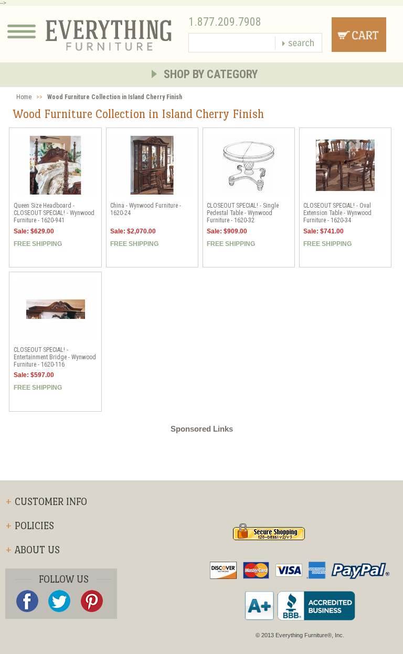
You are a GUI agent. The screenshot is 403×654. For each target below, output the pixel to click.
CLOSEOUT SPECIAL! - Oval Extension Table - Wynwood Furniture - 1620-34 (337, 213)
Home (23, 97)
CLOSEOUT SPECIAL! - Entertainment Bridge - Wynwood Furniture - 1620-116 (55, 357)
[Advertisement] (201, 456)
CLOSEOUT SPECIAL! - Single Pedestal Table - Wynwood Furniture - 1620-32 (243, 213)
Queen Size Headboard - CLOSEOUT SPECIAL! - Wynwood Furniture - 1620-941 (54, 213)
